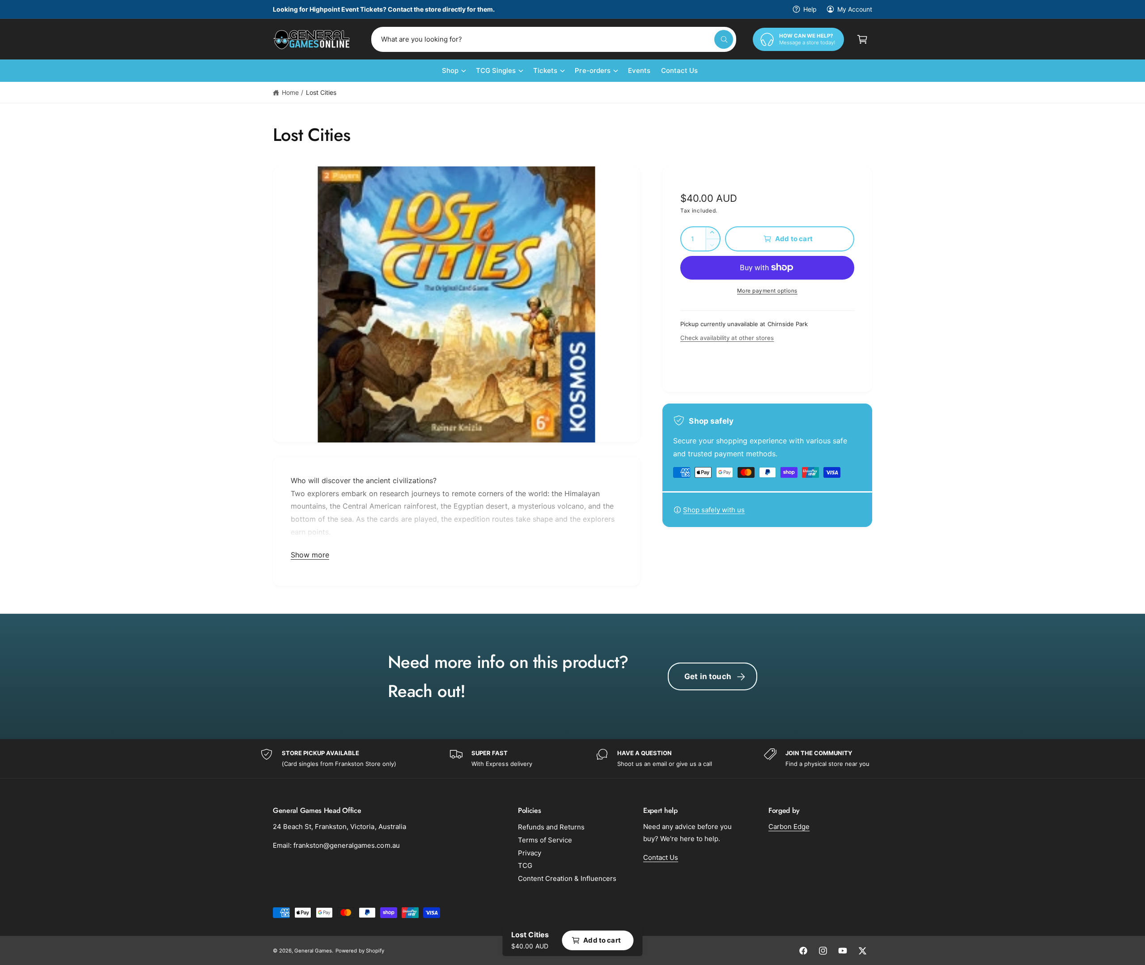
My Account (854, 9)
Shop (450, 70)
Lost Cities (321, 92)
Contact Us (660, 857)
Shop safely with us (714, 510)
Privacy (529, 853)
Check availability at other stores (727, 337)
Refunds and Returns (551, 827)
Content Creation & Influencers (567, 878)
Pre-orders (592, 70)
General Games (313, 951)
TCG (525, 865)
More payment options (767, 290)
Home (290, 92)
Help (810, 9)
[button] (862, 39)
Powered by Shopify (359, 951)
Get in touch (707, 676)
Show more (310, 554)
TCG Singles (496, 70)
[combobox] (553, 39)
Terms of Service (545, 840)
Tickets (545, 70)
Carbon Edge (789, 826)
